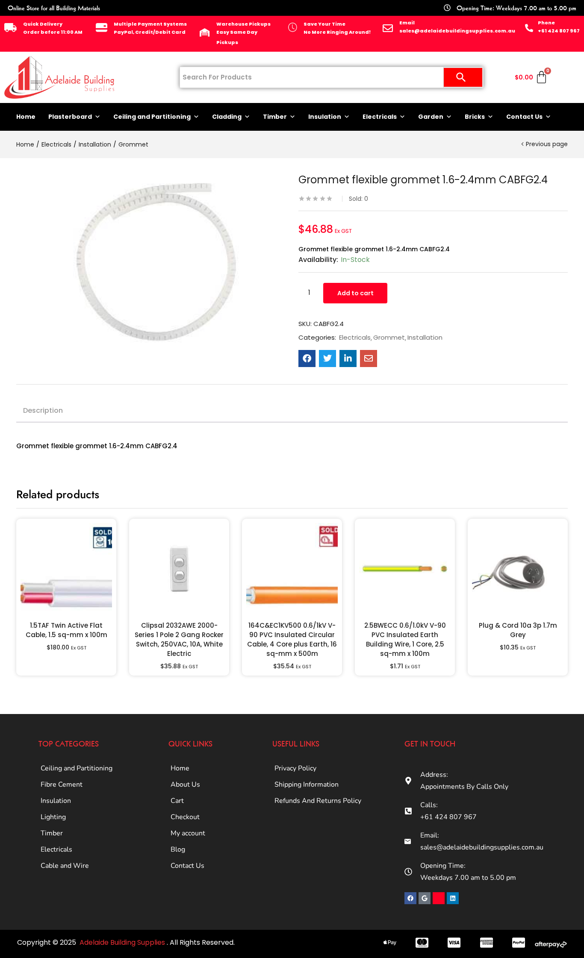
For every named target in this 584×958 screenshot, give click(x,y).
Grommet (133, 144)
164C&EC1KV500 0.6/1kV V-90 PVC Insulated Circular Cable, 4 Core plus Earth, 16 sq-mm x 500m (292, 639)
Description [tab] (43, 410)
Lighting (53, 817)
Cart (177, 800)
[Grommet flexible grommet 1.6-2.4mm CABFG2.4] (307, 358)
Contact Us (524, 116)
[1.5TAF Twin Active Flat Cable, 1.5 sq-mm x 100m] (66, 568)
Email (407, 22)
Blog (178, 849)
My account (188, 833)
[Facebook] (410, 898)
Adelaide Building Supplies (123, 942)
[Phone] (529, 28)
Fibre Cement (62, 784)
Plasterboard (70, 116)
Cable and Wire (65, 865)
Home (25, 116)
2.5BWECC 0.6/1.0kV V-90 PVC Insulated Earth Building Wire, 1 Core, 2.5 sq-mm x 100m (405, 639)
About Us (185, 784)
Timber (275, 116)
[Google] (425, 898)
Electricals (380, 116)
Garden (430, 116)
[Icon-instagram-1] (439, 898)
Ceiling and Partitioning (152, 116)
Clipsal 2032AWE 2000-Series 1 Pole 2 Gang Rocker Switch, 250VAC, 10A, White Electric (179, 639)
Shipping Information (306, 784)
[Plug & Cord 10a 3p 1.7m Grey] (517, 568)
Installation (95, 144)
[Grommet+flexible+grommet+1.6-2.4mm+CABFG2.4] (327, 358)
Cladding (227, 116)
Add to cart (355, 293)
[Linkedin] (453, 898)
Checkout (185, 817)
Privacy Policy (295, 768)
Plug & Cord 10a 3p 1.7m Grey (518, 630)
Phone (546, 22)
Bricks (475, 116)
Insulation (324, 116)
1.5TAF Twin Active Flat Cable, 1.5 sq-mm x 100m (66, 630)
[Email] (388, 28)
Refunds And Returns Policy (317, 800)
